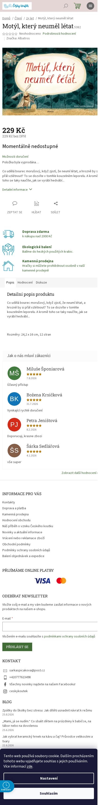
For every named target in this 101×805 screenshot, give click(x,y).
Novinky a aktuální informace (22, 532)
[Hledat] (65, 6)
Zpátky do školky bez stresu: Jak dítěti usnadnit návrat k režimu (47, 710)
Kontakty (8, 502)
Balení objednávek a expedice (23, 556)
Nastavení (49, 778)
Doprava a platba (14, 508)
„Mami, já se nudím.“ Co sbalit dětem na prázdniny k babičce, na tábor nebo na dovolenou (46, 723)
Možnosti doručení (15, 157)
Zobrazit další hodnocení (79, 473)
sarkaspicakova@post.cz (27, 670)
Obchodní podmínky (16, 544)
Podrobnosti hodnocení (59, 34)
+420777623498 (20, 677)
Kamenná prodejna (15, 514)
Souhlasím (49, 793)
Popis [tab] (10, 282)
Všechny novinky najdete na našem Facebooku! (42, 684)
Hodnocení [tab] (25, 282)
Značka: (18, 38)
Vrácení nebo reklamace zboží (23, 538)
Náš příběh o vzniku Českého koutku (27, 526)
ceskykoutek (18, 691)
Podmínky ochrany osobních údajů (26, 550)
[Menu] (90, 6)
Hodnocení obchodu (16, 520)
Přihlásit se (17, 647)
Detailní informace (15, 189)
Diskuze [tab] (41, 282)
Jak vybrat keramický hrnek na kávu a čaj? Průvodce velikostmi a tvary (47, 739)
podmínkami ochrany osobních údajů (69, 636)
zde (29, 766)
